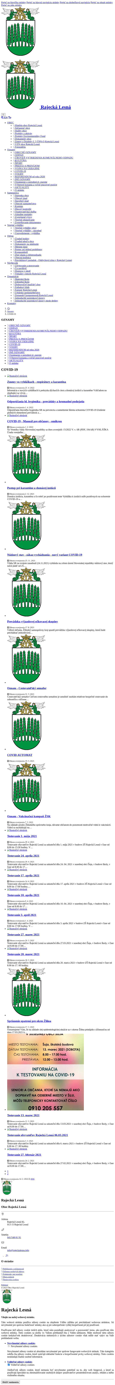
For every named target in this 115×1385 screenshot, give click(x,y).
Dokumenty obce (22, 139)
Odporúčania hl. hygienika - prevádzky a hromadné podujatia (45, 401)
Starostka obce (21, 195)
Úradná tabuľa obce (24, 241)
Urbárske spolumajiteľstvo (27, 292)
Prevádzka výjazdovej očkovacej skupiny (32, 621)
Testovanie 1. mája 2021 (22, 836)
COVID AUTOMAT (19, 755)
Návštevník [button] (12, 263)
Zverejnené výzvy (23, 217)
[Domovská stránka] (20, 55)
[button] (6, 117)
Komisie (18, 206)
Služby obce (20, 130)
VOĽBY (19, 174)
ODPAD (18, 155)
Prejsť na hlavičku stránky (13, 2)
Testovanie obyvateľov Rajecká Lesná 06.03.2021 (37, 1135)
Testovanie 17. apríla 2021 (23, 875)
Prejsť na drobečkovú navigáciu (75, 2)
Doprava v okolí (22, 271)
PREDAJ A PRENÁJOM (27, 166)
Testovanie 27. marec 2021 (23, 934)
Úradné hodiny (21, 238)
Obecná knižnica (22, 257)
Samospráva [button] (13, 193)
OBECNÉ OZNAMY (25, 152)
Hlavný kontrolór (22, 209)
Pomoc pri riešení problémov (28, 249)
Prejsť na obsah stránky (102, 2)
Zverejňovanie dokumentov (27, 222)
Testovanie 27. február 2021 (24, 1154)
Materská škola (21, 279)
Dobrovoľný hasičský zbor (27, 284)
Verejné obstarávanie (24, 220)
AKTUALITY (21, 187)
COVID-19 (20, 171)
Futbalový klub (21, 287)
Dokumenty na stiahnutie (26, 244)
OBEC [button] (10, 122)
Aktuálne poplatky (23, 214)
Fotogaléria (20, 147)
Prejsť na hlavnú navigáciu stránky (43, 2)
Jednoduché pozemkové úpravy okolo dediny (36, 300)
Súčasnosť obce (22, 128)
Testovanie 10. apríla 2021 (23, 895)
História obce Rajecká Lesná (28, 125)
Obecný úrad (20, 198)
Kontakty (11, 303)
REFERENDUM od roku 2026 (29, 176)
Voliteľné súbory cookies (22, 1365)
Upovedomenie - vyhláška (27, 233)
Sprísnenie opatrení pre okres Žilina (29, 1021)
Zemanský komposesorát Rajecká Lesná (33, 295)
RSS (32, 1179)
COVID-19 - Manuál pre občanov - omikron (34, 421)
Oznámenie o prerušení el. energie (30, 182)
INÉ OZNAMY (22, 179)
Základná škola (21, 282)
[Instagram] (5, 1255)
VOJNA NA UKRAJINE (27, 168)
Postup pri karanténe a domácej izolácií (31, 487)
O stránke (19, 190)
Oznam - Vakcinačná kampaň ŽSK (29, 816)
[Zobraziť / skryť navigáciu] (3, 114)
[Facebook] (2, 1255)
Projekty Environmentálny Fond (29, 136)
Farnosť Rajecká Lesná (25, 290)
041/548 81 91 (14, 1237)
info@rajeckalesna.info (18, 1250)
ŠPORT (18, 163)
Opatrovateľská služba (25, 211)
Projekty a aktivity (23, 133)
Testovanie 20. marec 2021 (23, 954)
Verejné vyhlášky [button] (15, 225)
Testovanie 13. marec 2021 (23, 1115)
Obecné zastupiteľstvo (25, 203)
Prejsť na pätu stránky (11, 5)
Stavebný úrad (21, 201)
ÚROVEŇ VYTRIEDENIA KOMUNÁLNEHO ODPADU (43, 157)
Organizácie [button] (13, 276)
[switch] (9, 1346)
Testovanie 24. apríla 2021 (23, 855)
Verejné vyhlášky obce (25, 228)
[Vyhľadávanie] (2, 117)
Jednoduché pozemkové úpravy (29, 298)
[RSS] (7, 1255)
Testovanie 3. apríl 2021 (21, 914)
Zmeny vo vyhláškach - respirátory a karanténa (36, 381)
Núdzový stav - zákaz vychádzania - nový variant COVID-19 (44, 554)
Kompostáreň (21, 252)
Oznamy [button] (11, 149)
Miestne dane (21, 246)
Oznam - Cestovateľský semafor (26, 688)
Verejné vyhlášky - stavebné (27, 230)
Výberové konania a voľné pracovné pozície (35, 184)
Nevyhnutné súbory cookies (24, 1346)
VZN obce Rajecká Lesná (27, 144)
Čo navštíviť (20, 268)
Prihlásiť (4, 1285)
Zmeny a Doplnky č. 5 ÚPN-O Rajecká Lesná (36, 141)
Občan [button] (10, 236)
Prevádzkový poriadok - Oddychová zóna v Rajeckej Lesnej (43, 260)
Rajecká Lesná (55, 107)
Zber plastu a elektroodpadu (27, 255)
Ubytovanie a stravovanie (26, 265)
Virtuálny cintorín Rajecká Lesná (30, 273)
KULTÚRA (20, 160)
